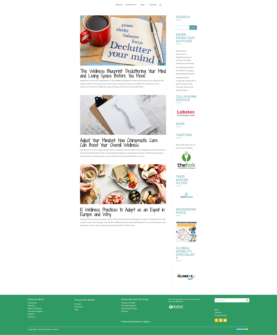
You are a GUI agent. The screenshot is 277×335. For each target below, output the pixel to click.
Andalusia (32, 303)
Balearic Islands (34, 308)
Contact (218, 313)
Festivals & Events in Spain (135, 321)
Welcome (119, 5)
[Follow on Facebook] (216, 320)
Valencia (31, 317)
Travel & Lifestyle (128, 306)
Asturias (31, 306)
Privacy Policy (221, 315)
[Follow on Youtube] (225, 320)
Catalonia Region (35, 311)
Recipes (124, 311)
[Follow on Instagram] (220, 320)
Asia (76, 309)
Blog (142, 5)
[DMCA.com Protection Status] (242, 330)
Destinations (131, 5)
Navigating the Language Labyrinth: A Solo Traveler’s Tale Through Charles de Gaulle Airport (186, 84)
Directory (153, 5)
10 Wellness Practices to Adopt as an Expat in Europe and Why (122, 212)
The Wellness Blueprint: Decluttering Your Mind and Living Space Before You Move (123, 73)
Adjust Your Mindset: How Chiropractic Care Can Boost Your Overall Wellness (119, 142)
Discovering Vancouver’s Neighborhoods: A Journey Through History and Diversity (185, 57)
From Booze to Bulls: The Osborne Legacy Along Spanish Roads (185, 70)
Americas (78, 307)
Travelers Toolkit (128, 303)
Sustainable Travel (129, 308)
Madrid (31, 314)
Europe (77, 304)
